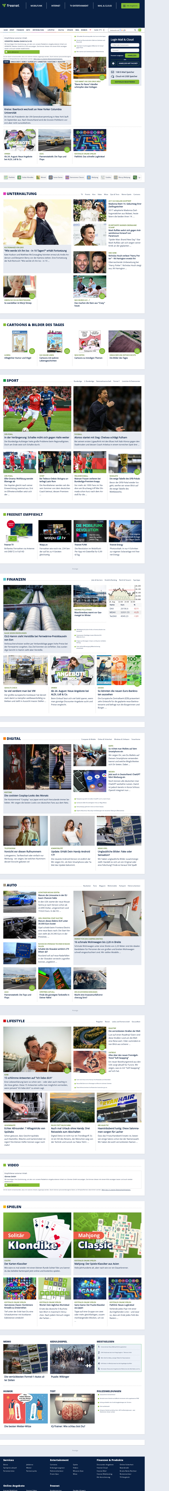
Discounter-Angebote (105, 1465)
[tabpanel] (37, 91)
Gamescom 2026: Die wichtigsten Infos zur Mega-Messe (91, 803)
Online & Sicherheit (105, 739)
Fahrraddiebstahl (105, 1406)
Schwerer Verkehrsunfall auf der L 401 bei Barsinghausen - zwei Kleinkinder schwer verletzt (117, 1411)
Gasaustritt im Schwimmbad (107, 1394)
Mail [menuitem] (77, 30)
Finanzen (16, 579)
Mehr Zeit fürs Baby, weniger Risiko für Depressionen (115, 1358)
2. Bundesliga (89, 381)
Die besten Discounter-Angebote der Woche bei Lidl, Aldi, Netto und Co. (120, 1369)
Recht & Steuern (125, 580)
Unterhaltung (22, 193)
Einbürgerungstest (57, 1468)
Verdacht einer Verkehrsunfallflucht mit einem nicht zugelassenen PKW (119, 1398)
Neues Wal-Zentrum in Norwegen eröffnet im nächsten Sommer (94, 1083)
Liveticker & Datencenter (131, 381)
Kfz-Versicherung (103, 1477)
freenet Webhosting (104, 1474)
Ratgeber (99, 1021)
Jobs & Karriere (97, 580)
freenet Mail (101, 1471)
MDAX (113, 612)
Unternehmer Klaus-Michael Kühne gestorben (113, 1347)
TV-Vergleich (125, 1477)
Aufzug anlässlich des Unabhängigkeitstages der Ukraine (115, 1402)
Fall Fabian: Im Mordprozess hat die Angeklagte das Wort (116, 1363)
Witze (106, 194)
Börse (5, 1465)
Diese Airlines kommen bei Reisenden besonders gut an (91, 1087)
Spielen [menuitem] (70, 30)
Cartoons (136, 194)
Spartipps (136, 580)
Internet (55, 5)
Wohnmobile (112, 886)
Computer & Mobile (88, 739)
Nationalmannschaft (103, 381)
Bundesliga (78, 381)
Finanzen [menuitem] (20, 30)
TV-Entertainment (79, 5)
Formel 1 (116, 381)
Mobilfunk (36, 5)
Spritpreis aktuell (10, 1468)
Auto (12, 885)
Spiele (75, 1465)
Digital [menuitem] (61, 30)
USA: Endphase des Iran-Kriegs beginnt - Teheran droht (116, 1352)
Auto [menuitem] (28, 30)
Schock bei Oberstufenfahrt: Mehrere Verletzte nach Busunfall (90, 41)
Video (100, 194)
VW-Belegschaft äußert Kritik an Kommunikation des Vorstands (90, 630)
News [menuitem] (6, 30)
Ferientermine (8, 1471)
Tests (95, 886)
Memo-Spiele (126, 194)
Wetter (29, 1468)
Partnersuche (31, 1471)
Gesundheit (136, 1021)
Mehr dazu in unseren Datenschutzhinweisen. (48, 59)
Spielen (14, 1206)
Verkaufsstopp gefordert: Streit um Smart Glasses (90, 807)
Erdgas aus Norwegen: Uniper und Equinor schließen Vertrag (91, 641)
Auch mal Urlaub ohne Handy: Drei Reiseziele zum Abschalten (93, 1079)
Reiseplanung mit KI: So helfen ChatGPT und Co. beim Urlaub (93, 799)
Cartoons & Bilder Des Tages (35, 324)
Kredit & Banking (111, 580)
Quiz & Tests (114, 194)
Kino (93, 194)
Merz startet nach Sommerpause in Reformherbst (90, 51)
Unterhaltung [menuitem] (38, 30)
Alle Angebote (132, 6)
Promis (87, 194)
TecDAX (113, 616)
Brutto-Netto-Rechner (128, 1471)
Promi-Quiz (54, 1474)
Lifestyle (16, 1021)
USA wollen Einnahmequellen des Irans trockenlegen (91, 36)
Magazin (102, 886)
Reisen (107, 1021)
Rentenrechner (125, 1474)
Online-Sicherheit (126, 1465)
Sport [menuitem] (12, 30)
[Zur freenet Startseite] (11, 5)
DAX (112, 608)
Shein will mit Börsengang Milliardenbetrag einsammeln (88, 647)
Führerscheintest (134, 886)
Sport (12, 380)
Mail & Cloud (105, 5)
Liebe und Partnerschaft (121, 1021)
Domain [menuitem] (84, 30)
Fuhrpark (122, 886)
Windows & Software (121, 739)
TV (82, 194)
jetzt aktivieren (13, 52)
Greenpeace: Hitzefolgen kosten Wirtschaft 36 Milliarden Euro (88, 636)
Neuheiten (87, 886)
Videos (75, 1468)
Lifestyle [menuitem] (51, 30)
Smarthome (136, 739)
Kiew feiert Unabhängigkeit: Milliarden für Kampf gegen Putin (90, 46)
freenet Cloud (102, 1468)
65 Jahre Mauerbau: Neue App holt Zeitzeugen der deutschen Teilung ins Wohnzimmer (100, 810)
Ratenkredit (124, 1468)
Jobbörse (29, 1465)
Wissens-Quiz (78, 1471)
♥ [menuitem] (90, 30)
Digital (14, 738)
